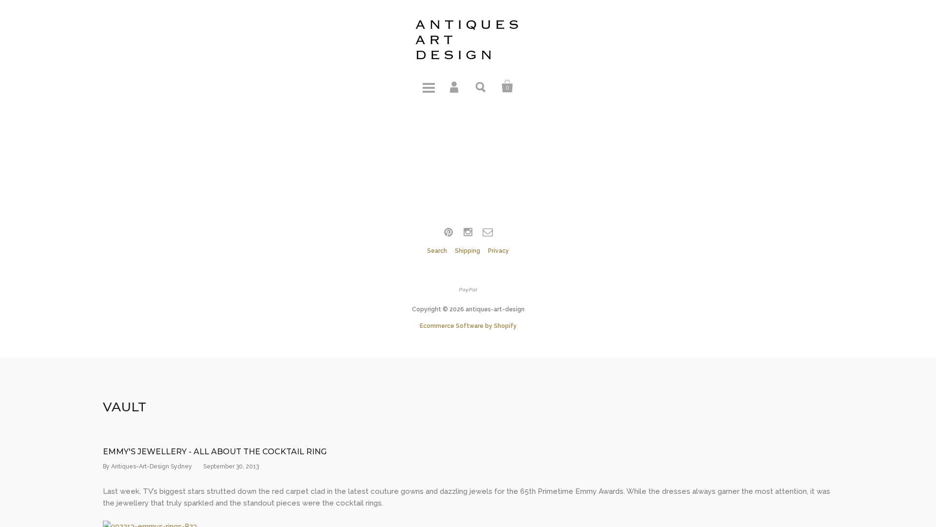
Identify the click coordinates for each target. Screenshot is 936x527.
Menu (428, 86)
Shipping (467, 250)
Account (455, 86)
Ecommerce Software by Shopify (468, 326)
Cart (507, 86)
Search (481, 86)
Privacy (498, 250)
